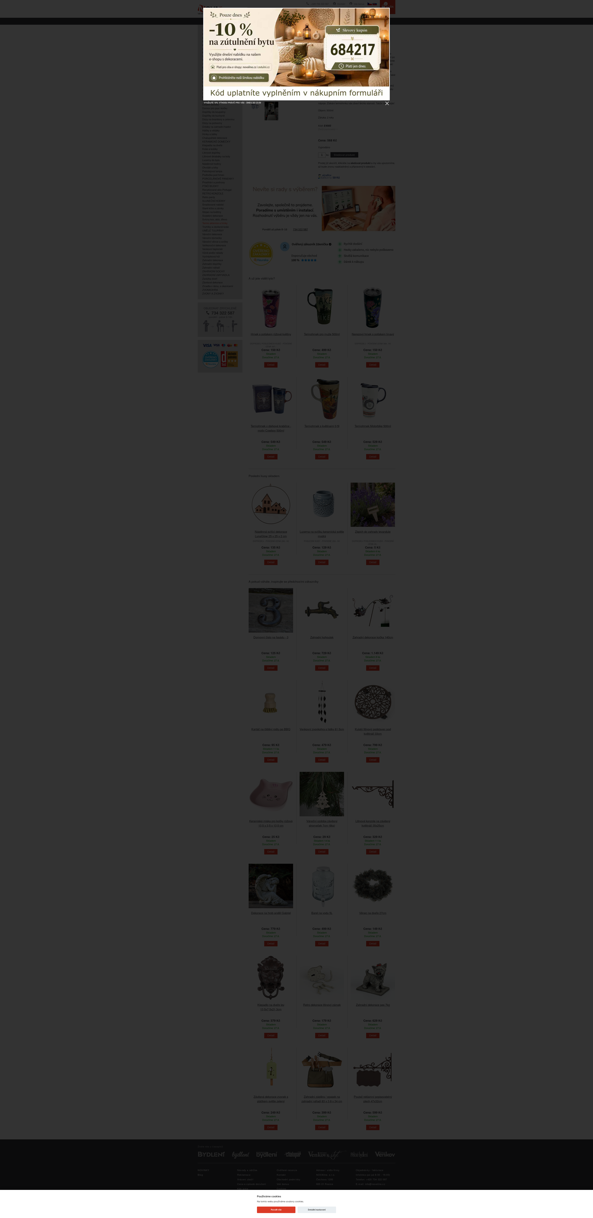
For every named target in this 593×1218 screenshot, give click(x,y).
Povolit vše (276, 1209)
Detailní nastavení (317, 1209)
